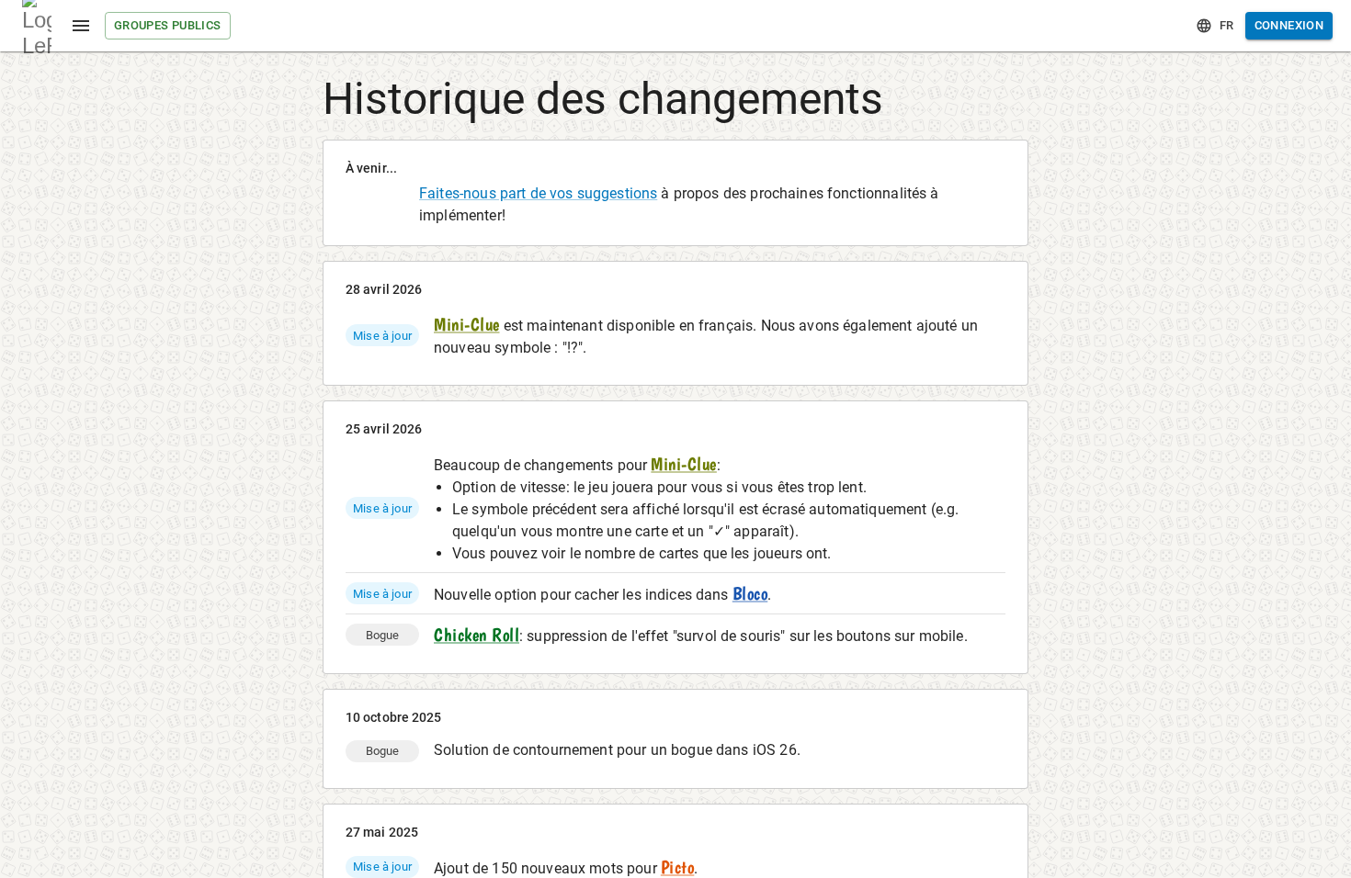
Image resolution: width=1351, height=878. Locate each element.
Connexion (1288, 25)
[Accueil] (37, 26)
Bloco (750, 593)
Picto (678, 867)
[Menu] (80, 25)
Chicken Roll (476, 635)
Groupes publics (167, 25)
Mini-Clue (467, 324)
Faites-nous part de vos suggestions (538, 193)
